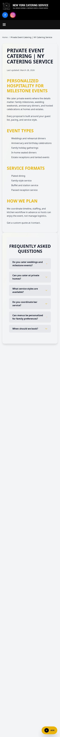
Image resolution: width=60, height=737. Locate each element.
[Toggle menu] (4, 24)
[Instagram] (13, 15)
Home (5, 37)
